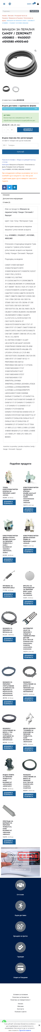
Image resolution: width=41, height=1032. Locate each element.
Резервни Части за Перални (15, 167)
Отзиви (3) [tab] (6, 202)
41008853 (8, 169)
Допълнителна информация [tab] (13, 199)
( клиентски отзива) (9, 100)
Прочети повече (25, 1030)
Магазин (10, 15)
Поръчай (20, 152)
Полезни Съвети (20, 1012)
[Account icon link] (38, 4)
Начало (4, 15)
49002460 (21, 169)
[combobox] (4, 145)
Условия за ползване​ (20, 994)
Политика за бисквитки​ (20, 997)
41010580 (15, 169)
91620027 (28, 169)
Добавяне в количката (28, 129)
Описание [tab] (6, 195)
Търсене (34, 11)
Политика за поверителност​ (20, 1000)
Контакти (20, 1009)
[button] (35, 51)
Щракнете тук (20, 869)
